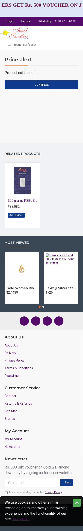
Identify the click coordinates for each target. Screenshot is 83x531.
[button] (40, 307)
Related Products (22, 154)
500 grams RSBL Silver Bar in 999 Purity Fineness (23, 200)
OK (77, 502)
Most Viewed (17, 243)
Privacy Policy (21, 519)
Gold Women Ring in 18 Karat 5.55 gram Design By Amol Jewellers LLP (21, 288)
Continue (42, 84)
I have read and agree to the (35, 492)
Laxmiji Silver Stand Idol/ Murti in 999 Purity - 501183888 (61, 288)
